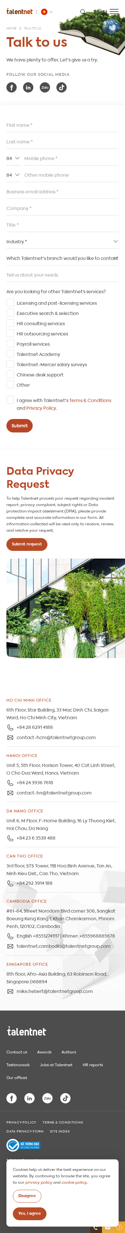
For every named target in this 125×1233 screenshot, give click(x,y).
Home (11, 28)
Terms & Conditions (90, 400)
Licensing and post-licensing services (57, 302)
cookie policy (74, 1182)
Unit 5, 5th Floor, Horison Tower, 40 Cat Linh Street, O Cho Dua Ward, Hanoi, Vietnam (60, 769)
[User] (99, 11)
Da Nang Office (24, 810)
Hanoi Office (22, 755)
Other (23, 384)
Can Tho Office (24, 855)
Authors (69, 1051)
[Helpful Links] (119, 1227)
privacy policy (38, 1182)
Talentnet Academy (38, 354)
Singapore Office (27, 964)
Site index (60, 1131)
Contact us (16, 1051)
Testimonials (17, 1064)
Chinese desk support (40, 374)
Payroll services (33, 343)
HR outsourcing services (42, 333)
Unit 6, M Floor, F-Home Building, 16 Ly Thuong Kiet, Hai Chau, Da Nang (61, 824)
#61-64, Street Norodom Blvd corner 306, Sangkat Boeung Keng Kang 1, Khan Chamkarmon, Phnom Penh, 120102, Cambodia (60, 918)
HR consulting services (41, 323)
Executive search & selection (48, 313)
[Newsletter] (107, 1227)
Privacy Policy (41, 407)
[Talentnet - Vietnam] (47, 12)
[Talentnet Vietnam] (19, 11)
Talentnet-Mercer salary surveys (52, 364)
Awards (44, 1051)
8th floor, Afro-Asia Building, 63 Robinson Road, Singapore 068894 (56, 977)
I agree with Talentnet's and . (64, 404)
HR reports (93, 1064)
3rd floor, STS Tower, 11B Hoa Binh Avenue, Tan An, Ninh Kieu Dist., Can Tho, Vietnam (59, 869)
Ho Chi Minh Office (29, 700)
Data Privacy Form (25, 1131)
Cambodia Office (26, 901)
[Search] (82, 11)
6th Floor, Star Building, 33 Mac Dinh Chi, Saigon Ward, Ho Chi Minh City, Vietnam (57, 713)
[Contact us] (96, 1227)
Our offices (16, 1077)
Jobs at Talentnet (56, 1064)
